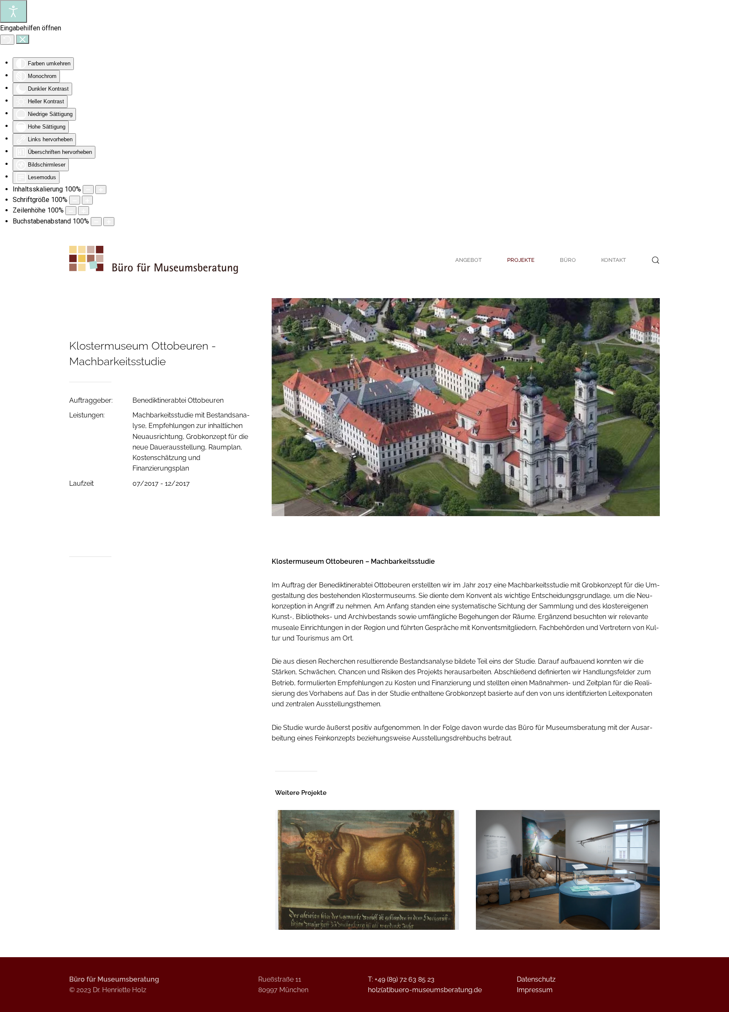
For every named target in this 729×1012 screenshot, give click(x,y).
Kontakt (613, 260)
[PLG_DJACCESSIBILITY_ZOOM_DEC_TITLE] (88, 189)
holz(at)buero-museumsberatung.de (425, 990)
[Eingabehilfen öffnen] (13, 11)
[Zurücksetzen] (7, 40)
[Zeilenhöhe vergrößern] (83, 210)
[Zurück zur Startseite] (153, 260)
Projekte (521, 260)
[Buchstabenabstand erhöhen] (108, 221)
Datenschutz (536, 979)
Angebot (468, 260)
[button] (655, 260)
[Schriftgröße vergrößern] (87, 200)
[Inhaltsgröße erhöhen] (100, 189)
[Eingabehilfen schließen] (22, 39)
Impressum (535, 990)
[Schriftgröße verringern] (74, 200)
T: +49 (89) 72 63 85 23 (401, 979)
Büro (568, 260)
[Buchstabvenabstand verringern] (96, 221)
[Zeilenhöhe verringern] (70, 210)
